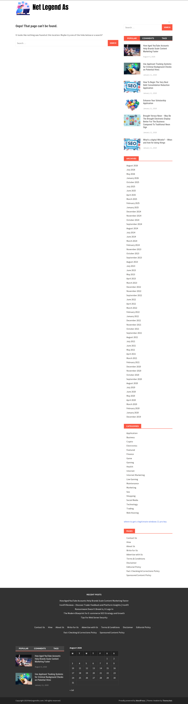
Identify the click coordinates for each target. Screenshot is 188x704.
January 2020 (132, 412)
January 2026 (132, 178)
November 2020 (133, 370)
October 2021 (132, 328)
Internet (130, 470)
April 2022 (131, 303)
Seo (128, 491)
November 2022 (133, 291)
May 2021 (130, 349)
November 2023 (133, 249)
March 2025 (131, 199)
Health (129, 466)
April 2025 (131, 194)
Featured (130, 450)
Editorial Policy (133, 567)
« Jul (72, 690)
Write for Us (132, 550)
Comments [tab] (148, 38)
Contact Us (131, 538)
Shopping (131, 496)
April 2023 (131, 278)
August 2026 (132, 165)
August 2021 (132, 337)
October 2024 (132, 220)
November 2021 (133, 324)
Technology (132, 504)
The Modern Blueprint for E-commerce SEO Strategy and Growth (94, 613)
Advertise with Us (134, 554)
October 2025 (132, 182)
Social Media (132, 500)
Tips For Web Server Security (94, 617)
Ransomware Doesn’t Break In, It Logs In (94, 609)
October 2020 (132, 374)
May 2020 (130, 395)
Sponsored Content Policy (138, 575)
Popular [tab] (132, 38)
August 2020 (132, 383)
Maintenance (132, 483)
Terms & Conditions (135, 558)
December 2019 (133, 416)
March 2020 (131, 404)
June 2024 (131, 236)
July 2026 (130, 169)
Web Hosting (132, 512)
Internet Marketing (135, 475)
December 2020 (133, 366)
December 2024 (133, 211)
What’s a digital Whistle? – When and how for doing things (157, 141)
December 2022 (133, 287)
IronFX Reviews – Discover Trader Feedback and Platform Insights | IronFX (94, 605)
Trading (130, 508)
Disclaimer (131, 562)
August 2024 (132, 228)
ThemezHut (167, 700)
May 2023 (130, 274)
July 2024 (130, 232)
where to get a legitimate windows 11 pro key (145, 521)
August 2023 (132, 261)
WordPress (140, 700)
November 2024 (133, 215)
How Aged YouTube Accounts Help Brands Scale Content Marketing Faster (156, 48)
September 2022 (134, 295)
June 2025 (131, 190)
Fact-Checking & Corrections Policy (143, 571)
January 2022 (132, 316)
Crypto (129, 441)
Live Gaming (132, 479)
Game (129, 458)
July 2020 (130, 387)
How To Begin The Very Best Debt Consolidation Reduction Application (156, 85)
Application (131, 433)
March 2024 (131, 240)
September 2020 (134, 379)
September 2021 (134, 333)
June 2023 (131, 270)
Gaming (130, 462)
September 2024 (134, 224)
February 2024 (133, 245)
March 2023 (131, 282)
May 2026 (130, 174)
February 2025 (133, 203)
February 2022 (133, 312)
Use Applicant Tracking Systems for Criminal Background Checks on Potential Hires (157, 67)
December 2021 (133, 320)
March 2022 (131, 307)
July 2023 (130, 266)
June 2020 (131, 391)
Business (130, 437)
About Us (130, 546)
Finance (130, 454)
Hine (128, 542)
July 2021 (130, 341)
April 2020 (131, 400)
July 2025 (130, 186)
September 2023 (134, 257)
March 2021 (131, 358)
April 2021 (131, 353)
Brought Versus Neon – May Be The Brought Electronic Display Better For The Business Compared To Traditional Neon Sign (157, 122)
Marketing (131, 487)
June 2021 (131, 345)
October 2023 (132, 253)
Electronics (131, 445)
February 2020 (133, 408)
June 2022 (131, 299)
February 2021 (133, 362)
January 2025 (132, 207)
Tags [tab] (164, 38)
